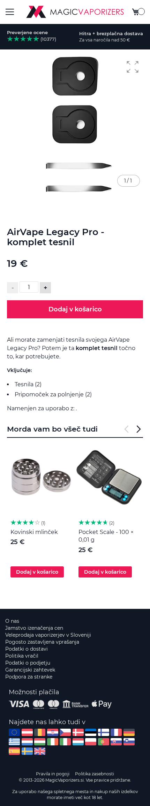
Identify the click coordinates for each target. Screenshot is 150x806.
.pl (90, 741)
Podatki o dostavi (26, 649)
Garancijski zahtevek (30, 670)
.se (27, 751)
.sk (116, 741)
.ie (52, 741)
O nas (12, 621)
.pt (103, 741)
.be (39, 732)
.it (65, 741)
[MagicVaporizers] (75, 12)
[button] (132, 66)
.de (129, 732)
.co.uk (39, 751)
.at (27, 732)
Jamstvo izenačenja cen (34, 628)
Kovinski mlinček (34, 532)
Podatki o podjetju (27, 663)
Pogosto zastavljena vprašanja (42, 642)
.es (14, 751)
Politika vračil (21, 656)
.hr (52, 732)
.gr (14, 741)
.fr (116, 732)
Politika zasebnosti (94, 773)
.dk (78, 732)
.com (14, 732)
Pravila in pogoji (52, 773)
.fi (103, 732)
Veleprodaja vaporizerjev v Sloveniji (48, 635)
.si (129, 741)
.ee (90, 732)
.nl (27, 741)
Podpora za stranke (28, 677)
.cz (65, 732)
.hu (39, 741)
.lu (78, 741)
